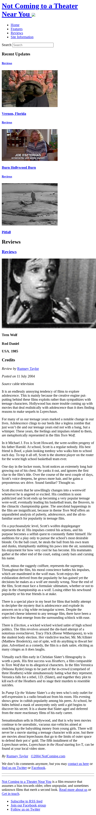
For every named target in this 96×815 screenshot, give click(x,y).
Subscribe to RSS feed (26, 801)
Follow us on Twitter (25, 809)
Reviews (7, 63)
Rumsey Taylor (28, 369)
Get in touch (10, 794)
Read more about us (73, 790)
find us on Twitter (14, 768)
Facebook (38, 768)
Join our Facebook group (28, 805)
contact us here (78, 764)
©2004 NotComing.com (48, 756)
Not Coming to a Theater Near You (26, 781)
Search (6, 45)
